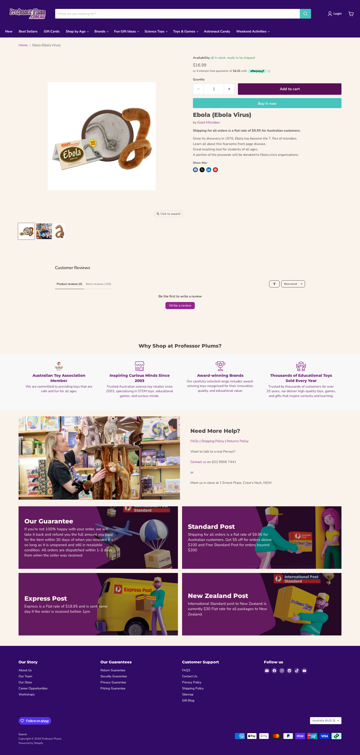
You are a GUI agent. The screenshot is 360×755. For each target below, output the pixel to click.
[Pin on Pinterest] (215, 169)
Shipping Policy (212, 441)
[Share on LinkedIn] (208, 169)
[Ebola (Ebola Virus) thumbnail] (26, 231)
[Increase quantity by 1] (229, 89)
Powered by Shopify (31, 743)
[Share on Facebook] (195, 169)
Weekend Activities (251, 31)
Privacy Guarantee (113, 682)
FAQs (194, 441)
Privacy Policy (191, 682)
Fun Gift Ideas (125, 31)
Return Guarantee (112, 670)
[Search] (305, 14)
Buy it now (267, 103)
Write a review (180, 305)
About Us (25, 670)
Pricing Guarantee (112, 688)
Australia (323, 721)
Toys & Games (184, 31)
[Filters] (274, 283)
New (8, 31)
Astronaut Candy (217, 31)
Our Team (25, 676)
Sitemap (188, 694)
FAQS (186, 670)
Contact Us (189, 676)
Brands (100, 31)
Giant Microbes (208, 122)
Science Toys (155, 31)
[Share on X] (202, 169)
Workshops (27, 694)
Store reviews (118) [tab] (98, 284)
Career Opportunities (33, 688)
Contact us (198, 462)
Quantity (199, 79)
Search (23, 734)
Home (23, 45)
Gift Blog (188, 700)
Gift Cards (52, 31)
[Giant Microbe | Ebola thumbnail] (59, 231)
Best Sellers (28, 31)
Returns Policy (238, 441)
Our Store (25, 682)
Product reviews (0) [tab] (69, 284)
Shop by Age (76, 31)
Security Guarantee (113, 676)
